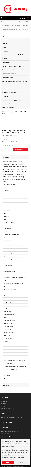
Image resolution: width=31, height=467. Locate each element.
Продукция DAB (23, 22)
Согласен (8, 462)
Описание (6, 157)
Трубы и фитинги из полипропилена (12, 66)
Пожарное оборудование (9, 103)
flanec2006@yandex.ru (8, 420)
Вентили (4, 43)
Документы (6, 385)
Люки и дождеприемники (9, 73)
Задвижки (5, 39)
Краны (4, 47)
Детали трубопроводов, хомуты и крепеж (14, 81)
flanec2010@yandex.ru (8, 434)
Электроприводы (7, 77)
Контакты (3, 406)
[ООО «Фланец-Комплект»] (15, 9)
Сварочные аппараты (8, 107)
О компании (4, 401)
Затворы (5, 88)
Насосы (4, 85)
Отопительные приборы (9, 92)
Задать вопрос (20, 149)
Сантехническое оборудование (11, 100)
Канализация (6, 62)
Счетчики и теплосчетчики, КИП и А (12, 55)
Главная (3, 22)
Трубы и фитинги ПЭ (8, 70)
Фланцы (4, 58)
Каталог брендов (12, 22)
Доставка (3, 403)
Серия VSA (25, 25)
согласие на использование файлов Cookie (16, 450)
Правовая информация (7, 408)
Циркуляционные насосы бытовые (10, 25)
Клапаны (5, 51)
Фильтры (5, 96)
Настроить (21, 462)
